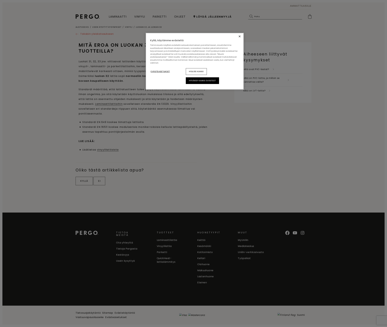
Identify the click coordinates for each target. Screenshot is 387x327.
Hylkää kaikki (196, 71)
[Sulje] (239, 36)
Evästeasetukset (160, 71)
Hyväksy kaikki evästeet (202, 80)
